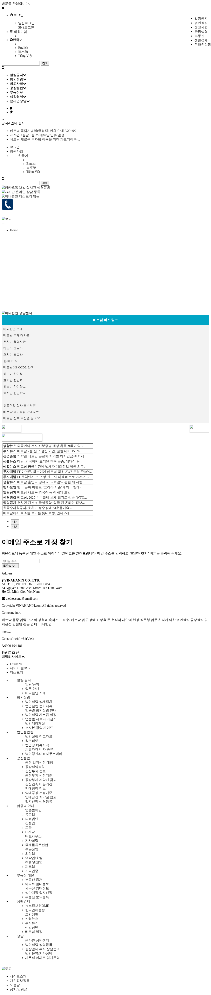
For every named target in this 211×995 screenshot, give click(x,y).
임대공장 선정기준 (38, 793)
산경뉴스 (31, 918)
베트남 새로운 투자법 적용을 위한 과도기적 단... (45, 139)
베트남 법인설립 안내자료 (21, 411)
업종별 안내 (25, 806)
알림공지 (201, 18)
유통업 (30, 814)
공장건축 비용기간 (38, 784)
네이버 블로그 (20, 668)
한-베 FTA (10, 361)
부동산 (199, 36)
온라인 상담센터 (37, 940)
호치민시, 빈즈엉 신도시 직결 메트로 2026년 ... (55, 477)
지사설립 (31, 840)
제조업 (30, 866)
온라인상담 (203, 44)
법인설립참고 (27, 732)
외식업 (30, 853)
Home (14, 230)
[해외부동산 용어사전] (11, 431)
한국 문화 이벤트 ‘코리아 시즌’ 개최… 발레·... (50, 487)
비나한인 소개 (13, 329)
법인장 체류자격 (37, 745)
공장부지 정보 (35, 771)
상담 (20, 936)
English (23, 47)
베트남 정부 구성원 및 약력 (22, 418)
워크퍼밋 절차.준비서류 (19, 405)
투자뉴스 (31, 923)
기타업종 (31, 871)
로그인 (18, 15)
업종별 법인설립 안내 (40, 710)
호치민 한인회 (13, 380)
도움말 (15, 985)
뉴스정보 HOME (37, 905)
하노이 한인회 (13, 373)
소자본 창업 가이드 (39, 727)
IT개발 (30, 832)
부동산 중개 (33, 879)
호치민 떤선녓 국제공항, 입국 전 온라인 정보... (51, 502)
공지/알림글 (18, 989)
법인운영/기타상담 (38, 953)
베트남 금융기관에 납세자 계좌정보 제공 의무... (51, 466)
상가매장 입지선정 (38, 892)
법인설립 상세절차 (38, 701)
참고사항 (201, 27)
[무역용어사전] (199, 431)
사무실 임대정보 (37, 888)
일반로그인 (26, 23)
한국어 (18, 40)
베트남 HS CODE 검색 (18, 367)
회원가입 (20, 31)
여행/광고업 (33, 862)
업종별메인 (33, 810)
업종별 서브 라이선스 (40, 719)
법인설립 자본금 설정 (40, 714)
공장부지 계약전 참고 (40, 780)
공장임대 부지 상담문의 (42, 949)
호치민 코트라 (13, 354)
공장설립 (201, 31)
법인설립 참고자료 (38, 736)
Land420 (16, 664)
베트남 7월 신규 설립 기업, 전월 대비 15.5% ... (50, 451)
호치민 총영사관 (14, 341)
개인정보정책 (20, 980)
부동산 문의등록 (37, 897)
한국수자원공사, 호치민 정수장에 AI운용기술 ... (38, 508)
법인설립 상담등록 (38, 944)
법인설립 (201, 23)
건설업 (30, 823)
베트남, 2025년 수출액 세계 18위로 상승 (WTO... (52, 497)
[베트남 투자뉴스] (22, 440)
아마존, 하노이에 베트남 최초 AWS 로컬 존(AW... (57, 471)
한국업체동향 (35, 910)
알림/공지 (24, 680)
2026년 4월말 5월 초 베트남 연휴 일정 (37, 135)
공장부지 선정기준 (38, 775)
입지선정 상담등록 (38, 801)
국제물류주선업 (36, 845)
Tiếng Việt (25, 55)
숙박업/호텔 (33, 858)
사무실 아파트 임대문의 (42, 957)
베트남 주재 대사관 (16, 335)
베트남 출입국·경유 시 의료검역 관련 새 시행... (51, 482)
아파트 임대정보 (37, 884)
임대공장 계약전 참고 (40, 797)
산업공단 (31, 927)
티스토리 (16, 672)
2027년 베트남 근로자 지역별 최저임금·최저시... (52, 456)
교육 (28, 827)
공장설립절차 (35, 767)
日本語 (23, 51)
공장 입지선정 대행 (39, 762)
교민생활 (31, 914)
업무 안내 (32, 688)
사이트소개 (18, 976)
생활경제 (201, 40)
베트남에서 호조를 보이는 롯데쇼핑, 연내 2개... (37, 513)
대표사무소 (33, 836)
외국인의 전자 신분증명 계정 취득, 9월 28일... (50, 446)
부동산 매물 (25, 875)
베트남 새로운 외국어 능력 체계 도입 (44, 492)
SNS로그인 (26, 27)
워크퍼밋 (31, 740)
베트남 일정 (33, 931)
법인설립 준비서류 (38, 706)
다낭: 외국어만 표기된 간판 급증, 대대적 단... (49, 461)
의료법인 (31, 819)
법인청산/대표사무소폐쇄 (43, 753)
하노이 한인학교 (14, 386)
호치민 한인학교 (14, 393)
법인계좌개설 (35, 723)
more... (6, 631)
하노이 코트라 (13, 348)
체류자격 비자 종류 (39, 749)
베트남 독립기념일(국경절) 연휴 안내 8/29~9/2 (43, 130)
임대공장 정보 (35, 788)
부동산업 (31, 849)
